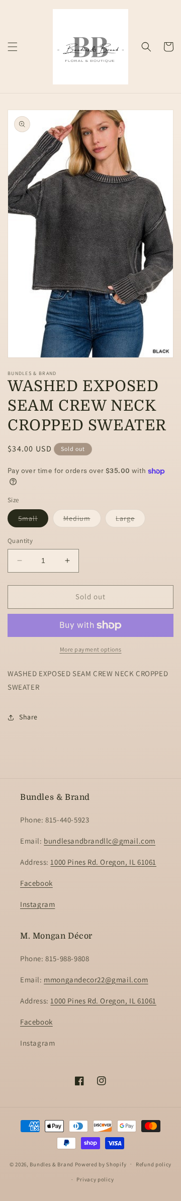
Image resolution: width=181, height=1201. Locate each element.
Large (130, 520)
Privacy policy (95, 1179)
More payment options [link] (91, 649)
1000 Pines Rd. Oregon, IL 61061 (103, 862)
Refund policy (153, 1164)
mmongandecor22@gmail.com (96, 979)
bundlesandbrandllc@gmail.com (99, 841)
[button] (13, 47)
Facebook (36, 883)
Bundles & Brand (51, 1163)
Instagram (37, 904)
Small (33, 520)
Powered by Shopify (101, 1163)
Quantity (20, 540)
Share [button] (28, 716)
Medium (82, 520)
